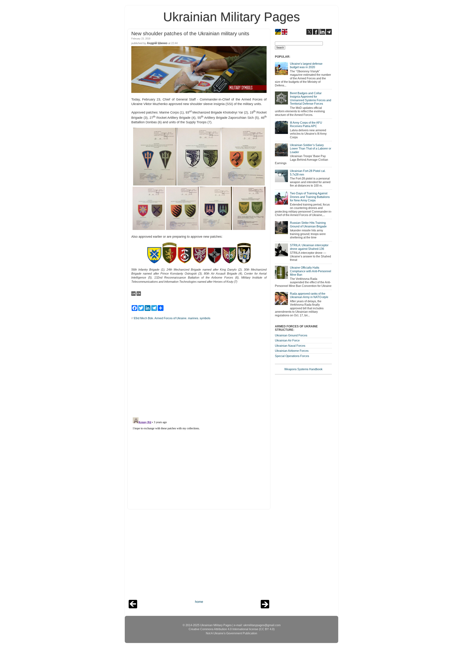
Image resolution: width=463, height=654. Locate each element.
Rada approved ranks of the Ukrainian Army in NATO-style (309, 295)
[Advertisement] (199, 555)
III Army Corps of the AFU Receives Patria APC (306, 124)
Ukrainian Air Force (287, 340)
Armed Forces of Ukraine (170, 318)
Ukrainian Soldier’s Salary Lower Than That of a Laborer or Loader (310, 148)
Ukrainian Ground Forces (291, 335)
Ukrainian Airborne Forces (292, 350)
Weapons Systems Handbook (303, 369)
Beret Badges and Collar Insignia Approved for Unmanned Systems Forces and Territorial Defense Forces (310, 98)
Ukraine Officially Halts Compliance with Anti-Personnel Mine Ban (310, 271)
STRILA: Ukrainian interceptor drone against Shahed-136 (309, 246)
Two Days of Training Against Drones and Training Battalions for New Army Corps (310, 197)
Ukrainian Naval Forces (290, 345)
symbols (205, 318)
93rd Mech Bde (143, 318)
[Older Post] (264, 607)
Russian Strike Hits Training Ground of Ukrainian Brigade (308, 224)
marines (193, 318)
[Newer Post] (132, 607)
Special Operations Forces (292, 356)
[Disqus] (199, 367)
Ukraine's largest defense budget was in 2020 (306, 65)
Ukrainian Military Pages (231, 17)
